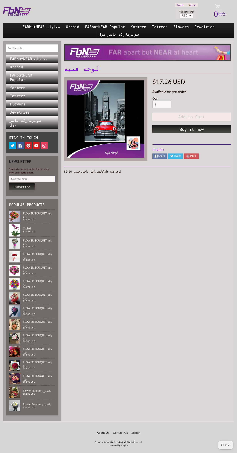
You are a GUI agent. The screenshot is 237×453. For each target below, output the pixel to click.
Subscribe (22, 187)
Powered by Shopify (118, 445)
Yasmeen (138, 27)
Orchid (72, 27)
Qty (154, 98)
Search (135, 432)
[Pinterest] (28, 145)
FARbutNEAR (117, 442)
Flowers (181, 27)
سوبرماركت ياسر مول (119, 34)
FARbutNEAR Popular (105, 27)
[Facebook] (20, 145)
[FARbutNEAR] (17, 11)
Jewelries (205, 27)
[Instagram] (44, 145)
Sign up (192, 5)
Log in (180, 5)
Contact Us (120, 432)
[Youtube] (36, 145)
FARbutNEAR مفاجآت (41, 27)
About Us (103, 432)
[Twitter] (12, 145)
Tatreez (160, 27)
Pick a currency (186, 11)
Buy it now (192, 129)
